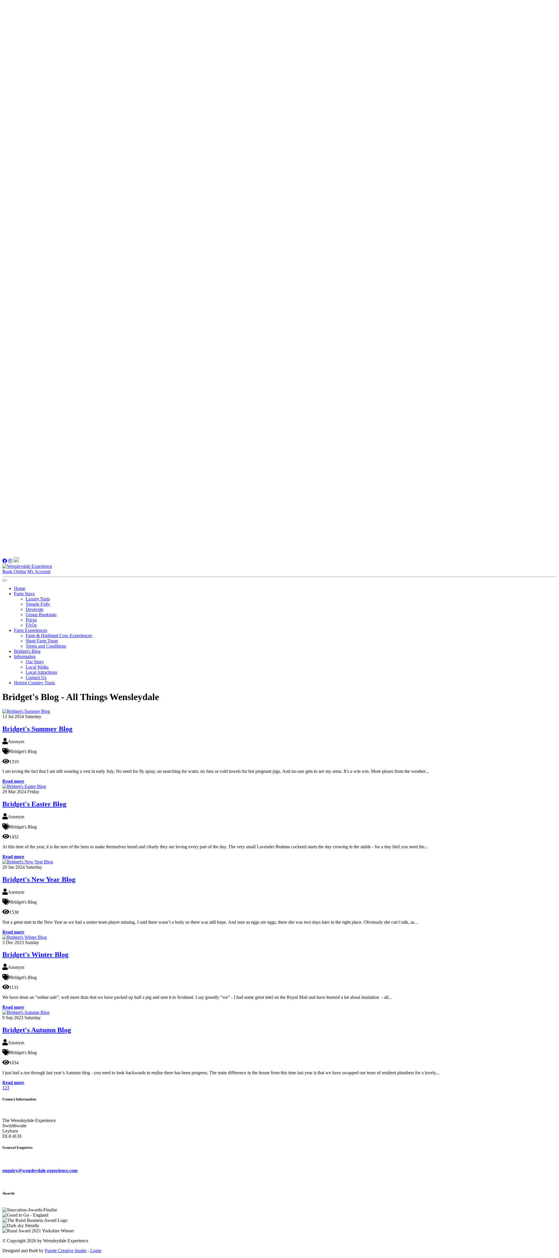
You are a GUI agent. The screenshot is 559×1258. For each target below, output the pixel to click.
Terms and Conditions (46, 646)
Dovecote (34, 609)
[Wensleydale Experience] (27, 566)
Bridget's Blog (27, 651)
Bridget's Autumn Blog (36, 1030)
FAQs (31, 625)
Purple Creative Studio (65, 1250)
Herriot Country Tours (34, 682)
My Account (38, 571)
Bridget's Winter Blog (35, 954)
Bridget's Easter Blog (34, 804)
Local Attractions (41, 672)
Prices (31, 619)
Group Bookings (41, 614)
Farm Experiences (30, 630)
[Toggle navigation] (4, 580)
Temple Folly (38, 604)
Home (19, 588)
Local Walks (37, 667)
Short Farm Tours (42, 640)
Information (25, 656)
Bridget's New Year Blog (38, 879)
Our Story (35, 661)
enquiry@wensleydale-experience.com (39, 1170)
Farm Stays (24, 593)
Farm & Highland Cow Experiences (59, 635)
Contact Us (36, 677)
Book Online (14, 571)
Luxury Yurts (38, 598)
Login (95, 1250)
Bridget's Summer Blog (37, 729)
